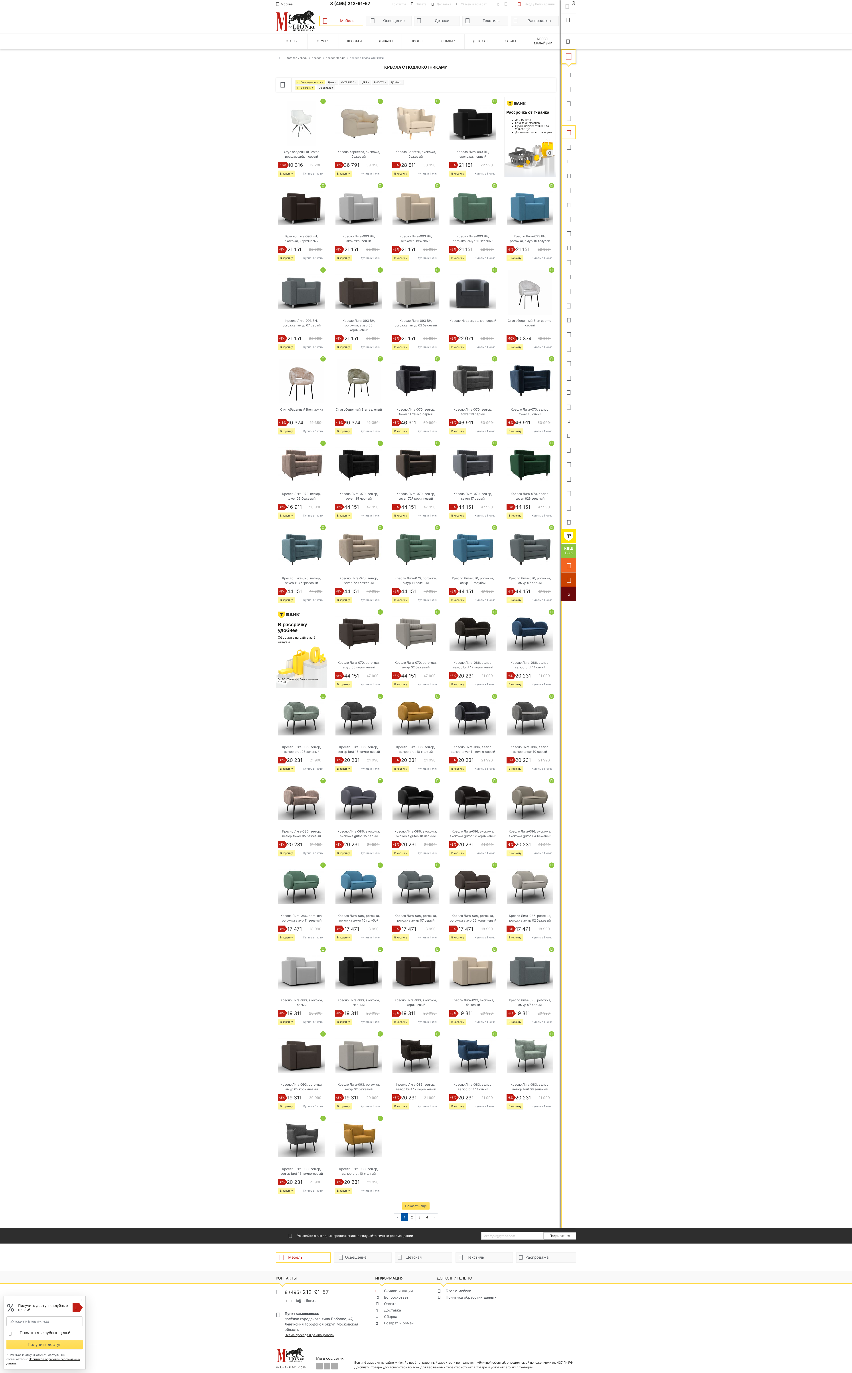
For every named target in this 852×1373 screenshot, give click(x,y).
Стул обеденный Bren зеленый (359, 409)
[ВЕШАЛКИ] (568, 464)
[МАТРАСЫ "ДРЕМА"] (568, 161)
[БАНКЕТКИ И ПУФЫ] (568, 392)
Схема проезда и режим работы (309, 1335)
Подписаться (560, 1236)
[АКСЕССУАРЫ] (568, 493)
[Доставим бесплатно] (568, 565)
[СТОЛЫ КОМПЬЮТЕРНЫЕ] (568, 219)
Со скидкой (326, 87)
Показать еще (416, 1206)
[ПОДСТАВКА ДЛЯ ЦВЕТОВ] (568, 377)
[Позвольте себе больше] (568, 536)
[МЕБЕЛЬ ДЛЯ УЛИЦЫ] (568, 478)
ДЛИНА (395, 82)
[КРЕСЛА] (568, 132)
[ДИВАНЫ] (568, 74)
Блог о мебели (458, 1291)
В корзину (286, 173)
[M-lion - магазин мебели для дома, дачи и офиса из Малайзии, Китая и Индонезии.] (296, 20)
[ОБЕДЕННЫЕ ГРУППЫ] (568, 305)
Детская (442, 20)
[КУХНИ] (568, 89)
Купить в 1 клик (313, 173)
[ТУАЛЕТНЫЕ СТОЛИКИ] (568, 262)
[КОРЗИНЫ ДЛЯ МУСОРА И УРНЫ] (568, 522)
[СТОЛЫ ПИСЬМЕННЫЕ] (568, 349)
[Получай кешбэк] (568, 551)
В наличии (307, 87)
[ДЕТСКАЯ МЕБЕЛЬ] (568, 334)
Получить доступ (44, 1344)
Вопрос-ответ (396, 1297)
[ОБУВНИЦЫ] (568, 421)
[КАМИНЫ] (568, 320)
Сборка (390, 1316)
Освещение (394, 20)
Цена (331, 82)
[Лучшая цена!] (568, 594)
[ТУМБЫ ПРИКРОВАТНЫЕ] (568, 190)
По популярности (310, 82)
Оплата (390, 1303)
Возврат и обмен (399, 1323)
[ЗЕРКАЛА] (568, 406)
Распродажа (539, 20)
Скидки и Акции (398, 1291)
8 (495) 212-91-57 (350, 3)
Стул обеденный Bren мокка (301, 409)
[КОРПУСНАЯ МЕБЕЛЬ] (568, 507)
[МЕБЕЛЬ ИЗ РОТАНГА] (568, 204)
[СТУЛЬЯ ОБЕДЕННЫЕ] (568, 118)
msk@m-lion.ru (303, 1300)
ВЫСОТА (379, 82)
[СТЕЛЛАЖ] (568, 450)
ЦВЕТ (364, 82)
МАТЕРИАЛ (347, 82)
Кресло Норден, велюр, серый (473, 320)
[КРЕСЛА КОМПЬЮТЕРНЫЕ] (568, 146)
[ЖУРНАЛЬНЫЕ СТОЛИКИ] (568, 276)
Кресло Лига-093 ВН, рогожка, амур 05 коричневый (359, 325)
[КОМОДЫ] (568, 247)
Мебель (347, 20)
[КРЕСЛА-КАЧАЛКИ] (568, 363)
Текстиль (491, 20)
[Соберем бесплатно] (568, 579)
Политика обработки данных (471, 1297)
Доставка (392, 1310)
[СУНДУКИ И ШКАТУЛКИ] (568, 435)
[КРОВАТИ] (568, 175)
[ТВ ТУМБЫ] (568, 291)
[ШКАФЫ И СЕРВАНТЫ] (568, 233)
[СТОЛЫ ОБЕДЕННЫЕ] (568, 103)
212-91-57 (307, 1292)
